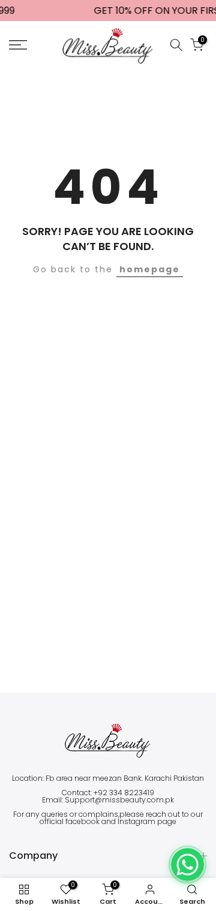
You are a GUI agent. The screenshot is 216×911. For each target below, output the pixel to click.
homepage (149, 269)
